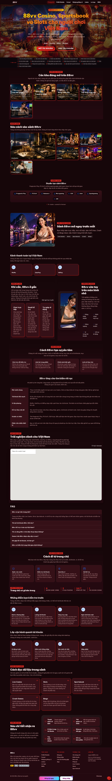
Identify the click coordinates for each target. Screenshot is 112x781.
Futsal (68, 2)
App (58, 762)
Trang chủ (51, 2)
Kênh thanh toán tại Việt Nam (87, 58)
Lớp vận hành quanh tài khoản (72, 63)
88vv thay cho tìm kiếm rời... (70, 61)
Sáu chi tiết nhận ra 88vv (24, 66)
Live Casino (76, 764)
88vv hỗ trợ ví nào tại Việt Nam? (23, 527)
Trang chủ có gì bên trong (37, 63)
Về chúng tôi (76, 755)
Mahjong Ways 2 (78, 2)
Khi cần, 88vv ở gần (23, 61)
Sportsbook (76, 768)
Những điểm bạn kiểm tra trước (54, 63)
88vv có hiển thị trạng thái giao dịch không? (27, 545)
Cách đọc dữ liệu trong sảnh (89, 63)
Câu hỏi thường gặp (63, 759)
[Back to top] (109, 778)
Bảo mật (75, 759)
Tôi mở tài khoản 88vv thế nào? (23, 523)
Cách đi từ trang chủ (23, 63)
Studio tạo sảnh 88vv (55, 58)
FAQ (99, 61)
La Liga (93, 2)
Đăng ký (59, 755)
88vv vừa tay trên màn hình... (38, 61)
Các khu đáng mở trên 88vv (25, 58)
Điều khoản (76, 757)
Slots (74, 766)
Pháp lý (75, 762)
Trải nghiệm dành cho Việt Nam (88, 61)
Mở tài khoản (46, 48)
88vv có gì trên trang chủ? (21, 512)
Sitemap (99, 776)
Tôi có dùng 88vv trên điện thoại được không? (28, 532)
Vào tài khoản (65, 48)
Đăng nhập (60, 757)
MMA (99, 2)
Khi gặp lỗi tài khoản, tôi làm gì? (23, 541)
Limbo (87, 2)
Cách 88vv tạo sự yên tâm (54, 61)
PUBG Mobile (60, 2)
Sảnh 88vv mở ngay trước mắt (70, 58)
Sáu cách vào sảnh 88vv (41, 58)
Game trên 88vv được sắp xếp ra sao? (25, 536)
